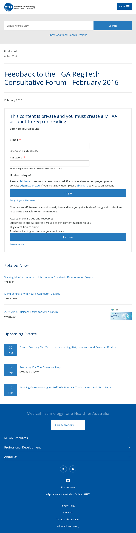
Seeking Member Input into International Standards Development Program (49, 277)
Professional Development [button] (22, 447)
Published (10, 51)
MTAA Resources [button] (16, 438)
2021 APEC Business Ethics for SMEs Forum (31, 312)
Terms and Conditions (68, 519)
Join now (68, 237)
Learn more (17, 244)
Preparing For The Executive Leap (40, 367)
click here (24, 181)
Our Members (64, 425)
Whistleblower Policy (68, 526)
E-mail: (15, 139)
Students (68, 512)
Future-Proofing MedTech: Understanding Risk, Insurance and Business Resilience (69, 347)
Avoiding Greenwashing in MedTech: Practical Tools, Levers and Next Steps (65, 387)
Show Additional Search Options (68, 35)
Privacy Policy (68, 505)
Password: (17, 157)
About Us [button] (10, 457)
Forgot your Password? (24, 200)
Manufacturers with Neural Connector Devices (32, 293)
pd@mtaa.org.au (30, 185)
